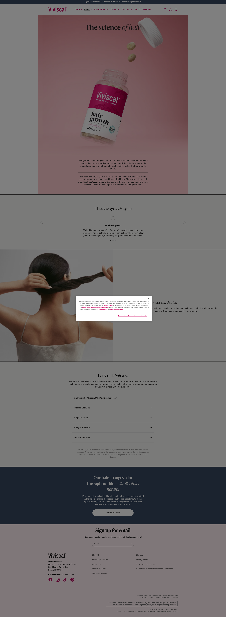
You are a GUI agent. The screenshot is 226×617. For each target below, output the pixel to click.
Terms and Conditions (116, 309)
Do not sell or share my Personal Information (132, 316)
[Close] (148, 298)
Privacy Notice (108, 305)
